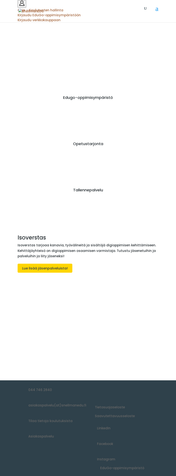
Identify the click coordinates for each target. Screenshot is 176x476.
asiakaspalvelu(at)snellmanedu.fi (57, 405)
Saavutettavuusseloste (115, 416)
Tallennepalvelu (88, 190)
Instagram (106, 459)
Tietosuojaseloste (110, 407)
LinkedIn (104, 428)
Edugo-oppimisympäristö (88, 97)
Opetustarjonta (88, 143)
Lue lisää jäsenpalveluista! (45, 268)
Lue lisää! (30, 353)
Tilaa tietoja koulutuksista (50, 421)
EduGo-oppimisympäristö (122, 468)
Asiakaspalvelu (41, 436)
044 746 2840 (40, 390)
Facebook (105, 444)
